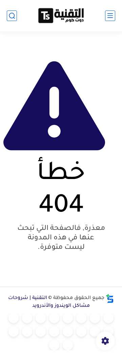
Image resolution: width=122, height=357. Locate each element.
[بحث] (12, 16)
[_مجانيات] (54, 345)
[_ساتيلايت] (68, 345)
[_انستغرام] (95, 331)
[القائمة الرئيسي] (110, 16)
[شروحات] (108, 318)
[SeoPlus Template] (110, 298)
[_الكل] (81, 331)
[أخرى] (41, 331)
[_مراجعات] (27, 331)
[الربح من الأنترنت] (54, 331)
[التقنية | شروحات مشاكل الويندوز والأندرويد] (61, 15)
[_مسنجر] (108, 331)
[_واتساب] (13, 318)
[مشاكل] (95, 318)
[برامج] (68, 331)
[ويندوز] (68, 318)
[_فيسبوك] (27, 318)
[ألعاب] (54, 318)
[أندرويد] (81, 318)
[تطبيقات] (41, 318)
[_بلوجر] (13, 331)
